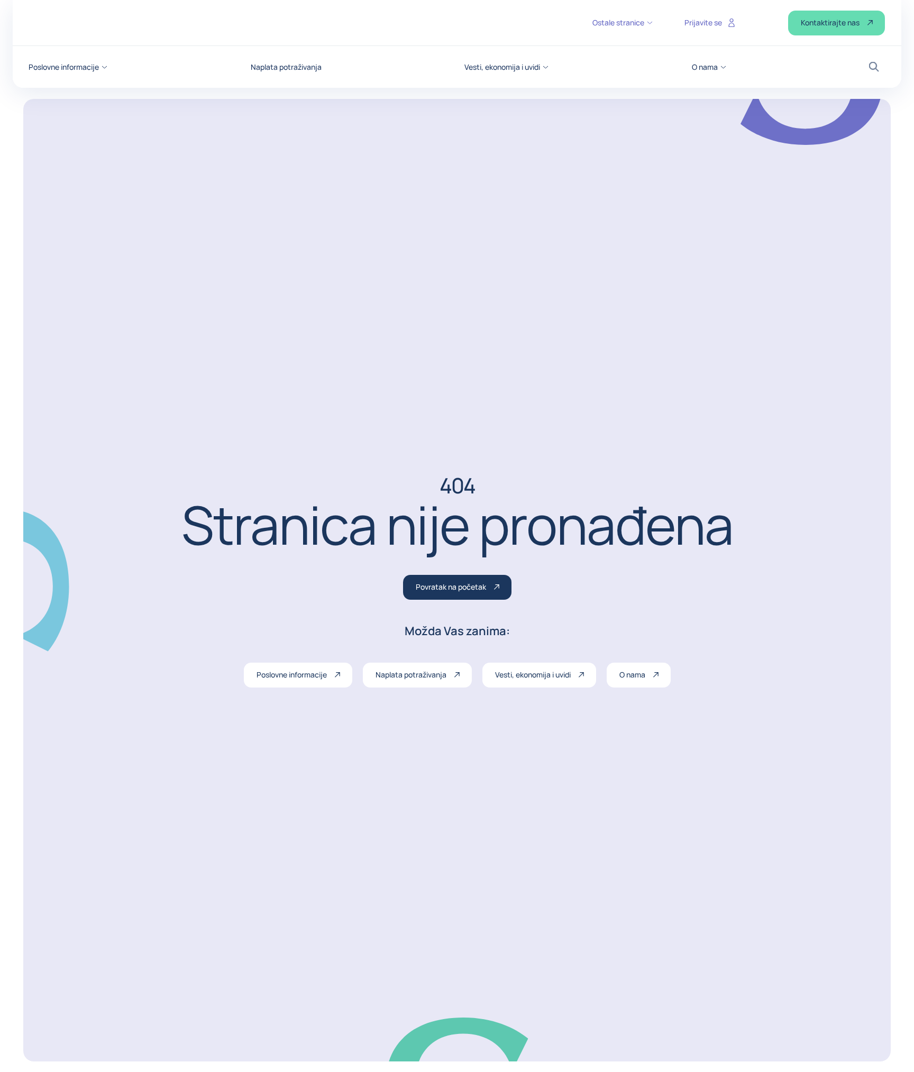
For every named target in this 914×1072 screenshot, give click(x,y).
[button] (68, 67)
